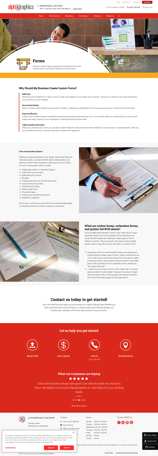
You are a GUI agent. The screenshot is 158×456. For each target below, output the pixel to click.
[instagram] (127, 422)
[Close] (73, 432)
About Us (126, 2)
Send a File (151, 441)
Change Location (34, 423)
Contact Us (137, 2)
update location (77, 9)
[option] (79, 387)
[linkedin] (123, 422)
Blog (118, 2)
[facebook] (119, 422)
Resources (110, 16)
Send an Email (68, 425)
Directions (148, 7)
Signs (41, 16)
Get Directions (125, 356)
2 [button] (76, 400)
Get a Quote (152, 435)
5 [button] (84, 400)
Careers (152, 447)
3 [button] (79, 400)
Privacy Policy (109, 453)
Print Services (54, 16)
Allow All (67, 448)
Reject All (51, 448)
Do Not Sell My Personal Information (127, 453)
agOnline (147, 2)
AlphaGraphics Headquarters (38, 426)
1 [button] (73, 400)
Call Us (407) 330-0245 (71, 421)
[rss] (131, 422)
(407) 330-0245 (134, 7)
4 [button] (82, 400)
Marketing (69, 16)
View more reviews (79, 405)
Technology (83, 16)
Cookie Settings (10, 448)
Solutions (97, 16)
